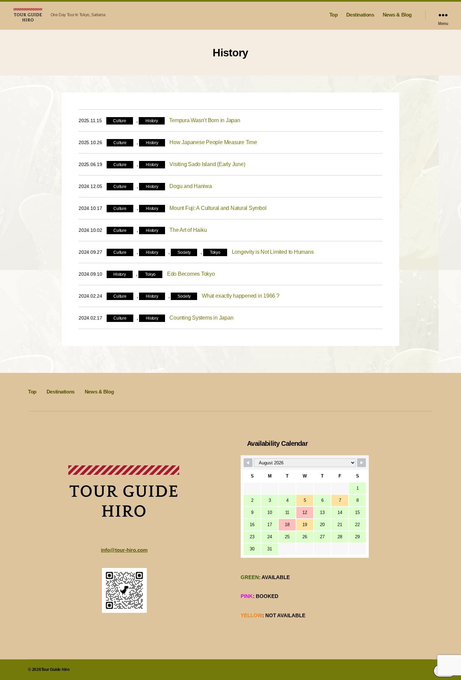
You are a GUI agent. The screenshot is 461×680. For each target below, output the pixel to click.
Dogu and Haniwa (190, 186)
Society (184, 252)
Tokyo (215, 252)
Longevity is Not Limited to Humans (273, 252)
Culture (119, 120)
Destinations (360, 15)
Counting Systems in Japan (201, 318)
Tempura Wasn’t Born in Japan (204, 120)
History (151, 120)
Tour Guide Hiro (55, 669)
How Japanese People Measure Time (213, 142)
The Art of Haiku (188, 230)
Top (333, 15)
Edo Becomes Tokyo (191, 274)
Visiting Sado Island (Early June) (207, 164)
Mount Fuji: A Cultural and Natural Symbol (217, 208)
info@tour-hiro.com (124, 550)
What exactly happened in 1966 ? (240, 296)
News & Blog (397, 15)
